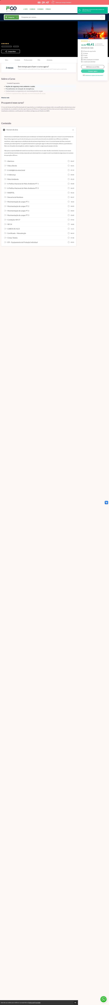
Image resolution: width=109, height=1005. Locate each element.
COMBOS (40, 9)
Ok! (75, 1002)
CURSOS (32, 9)
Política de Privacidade (34, 1002)
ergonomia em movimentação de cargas (30, 91)
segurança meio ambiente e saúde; (23, 86)
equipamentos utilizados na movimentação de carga (28, 93)
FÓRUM (48, 9)
